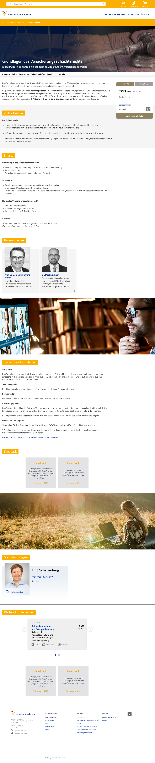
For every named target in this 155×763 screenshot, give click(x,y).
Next (68, 490)
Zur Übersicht (9, 22)
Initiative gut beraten (84, 732)
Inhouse (144, 83)
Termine (125, 83)
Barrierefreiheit (50, 717)
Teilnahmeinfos (38, 74)
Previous (47, 490)
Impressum (49, 726)
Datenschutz (50, 720)
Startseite (29, 22)
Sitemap (48, 729)
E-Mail (35, 581)
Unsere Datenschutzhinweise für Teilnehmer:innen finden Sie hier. (30, 437)
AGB (46, 723)
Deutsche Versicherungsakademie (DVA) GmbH (88, 720)
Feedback (51, 74)
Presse (104, 720)
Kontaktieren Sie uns (109, 717)
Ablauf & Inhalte (9, 74)
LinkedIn (130, 714)
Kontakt (61, 74)
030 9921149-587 (42, 577)
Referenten (24, 74)
